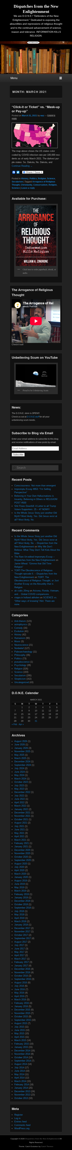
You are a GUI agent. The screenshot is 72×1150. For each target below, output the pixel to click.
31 (36, 721)
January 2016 (21, 1006)
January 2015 (21, 1047)
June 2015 (19, 1030)
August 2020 (20, 863)
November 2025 (22, 751)
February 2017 (21, 962)
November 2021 (22, 816)
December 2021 (22, 812)
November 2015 (22, 1013)
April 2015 (19, 1037)
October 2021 (21, 819)
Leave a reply (28, 188)
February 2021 (21, 843)
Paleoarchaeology (23, 651)
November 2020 (22, 853)
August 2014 (20, 1064)
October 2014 (21, 1057)
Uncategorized (21, 682)
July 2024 (19, 768)
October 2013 (21, 1098)
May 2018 (19, 914)
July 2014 (19, 1067)
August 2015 (20, 1023)
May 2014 (19, 1074)
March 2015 (20, 1040)
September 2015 (22, 1020)
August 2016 (20, 982)
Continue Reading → (22, 166)
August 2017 (20, 941)
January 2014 (21, 1088)
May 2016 (19, 992)
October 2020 (21, 857)
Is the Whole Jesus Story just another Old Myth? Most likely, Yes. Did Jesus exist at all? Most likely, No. (35, 516)
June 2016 (19, 989)
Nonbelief (19, 648)
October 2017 (21, 935)
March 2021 (20, 840)
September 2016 (22, 979)
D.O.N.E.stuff (33, 417)
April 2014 (19, 1077)
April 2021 (19, 836)
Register (18, 1114)
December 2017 (22, 928)
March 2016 (20, 999)
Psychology (20, 665)
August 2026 (20, 741)
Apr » (21, 724)
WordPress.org (21, 1128)
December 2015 (22, 1009)
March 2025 (20, 758)
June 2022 (19, 799)
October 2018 (21, 904)
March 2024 (20, 778)
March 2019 (20, 890)
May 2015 (19, 1033)
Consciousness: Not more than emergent (35, 485)
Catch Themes (47, 1146)
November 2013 (22, 1094)
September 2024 (22, 765)
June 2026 (19, 744)
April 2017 (19, 955)
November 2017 (22, 931)
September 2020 (22, 860)
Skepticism (20, 678)
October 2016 (21, 975)
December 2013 (22, 1091)
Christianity (26, 185)
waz (42, 115)
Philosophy (20, 655)
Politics (33, 178)
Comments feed (22, 1125)
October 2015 (21, 1016)
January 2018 (21, 924)
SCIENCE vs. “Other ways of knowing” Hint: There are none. (35, 601)
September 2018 (22, 907)
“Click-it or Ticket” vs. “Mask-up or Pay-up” (36, 109)
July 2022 (19, 795)
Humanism (19, 638)
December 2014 (22, 1050)
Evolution (19, 631)
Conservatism (40, 185)
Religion (42, 178)
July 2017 (19, 945)
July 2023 (19, 785)
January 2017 (21, 965)
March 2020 (20, 873)
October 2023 (21, 782)
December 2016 (22, 969)
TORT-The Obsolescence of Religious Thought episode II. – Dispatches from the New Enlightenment (35, 573)
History (24, 178)
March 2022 (20, 805)
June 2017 (19, 948)
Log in (17, 1118)
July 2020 (19, 867)
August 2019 (20, 880)
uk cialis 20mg (21, 590)
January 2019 (21, 897)
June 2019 (19, 884)
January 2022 (21, 809)
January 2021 (21, 846)
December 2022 (22, 792)
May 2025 (19, 755)
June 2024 (19, 772)
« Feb (14, 724)
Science (51, 178)
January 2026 (21, 748)
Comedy (18, 628)
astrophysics (20, 624)
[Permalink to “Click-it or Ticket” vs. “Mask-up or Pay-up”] (35, 147)
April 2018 (19, 918)
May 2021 (19, 833)
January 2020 (21, 877)
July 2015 (19, 1026)
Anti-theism (20, 621)
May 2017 (19, 952)
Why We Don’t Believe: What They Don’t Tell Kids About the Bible (37, 550)
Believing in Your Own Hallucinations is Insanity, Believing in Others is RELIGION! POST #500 (35, 499)
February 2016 (21, 1003)
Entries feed (20, 1121)
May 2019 (19, 887)
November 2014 (22, 1054)
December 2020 (22, 850)
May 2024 (19, 775)
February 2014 (21, 1084)
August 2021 (20, 822)
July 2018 (19, 911)
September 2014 (22, 1060)
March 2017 (20, 958)
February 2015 (21, 1043)
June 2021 (19, 829)
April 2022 (19, 802)
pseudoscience (22, 662)
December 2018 (22, 901)
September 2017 (22, 938)
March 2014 (20, 1081)
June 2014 (19, 1071)
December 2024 (22, 761)
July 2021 (19, 826)
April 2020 (19, 870)
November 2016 (22, 972)
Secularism (17, 181)
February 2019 (21, 894)
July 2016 (19, 986)
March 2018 (20, 921)
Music (17, 641)
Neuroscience (21, 645)
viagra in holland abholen (26, 597)
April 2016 (19, 996)
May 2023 (19, 788)
